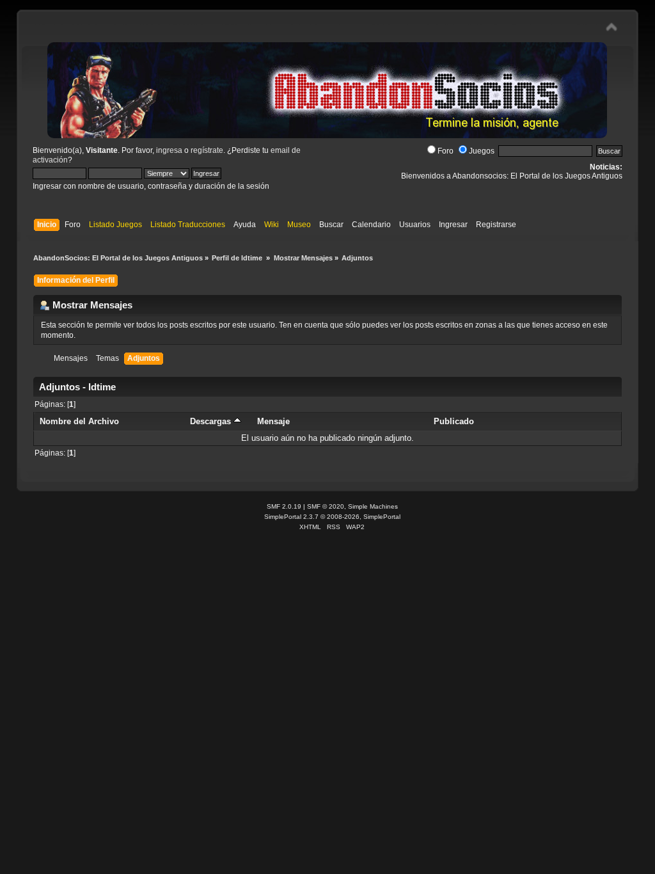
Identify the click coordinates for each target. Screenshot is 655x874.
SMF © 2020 (325, 506)
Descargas (211, 421)
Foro (446, 151)
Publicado (454, 421)
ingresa (169, 150)
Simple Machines (373, 506)
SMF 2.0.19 (284, 506)
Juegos (481, 151)
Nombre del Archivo (79, 421)
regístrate (207, 150)
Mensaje (273, 421)
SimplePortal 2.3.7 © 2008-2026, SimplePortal (332, 516)
